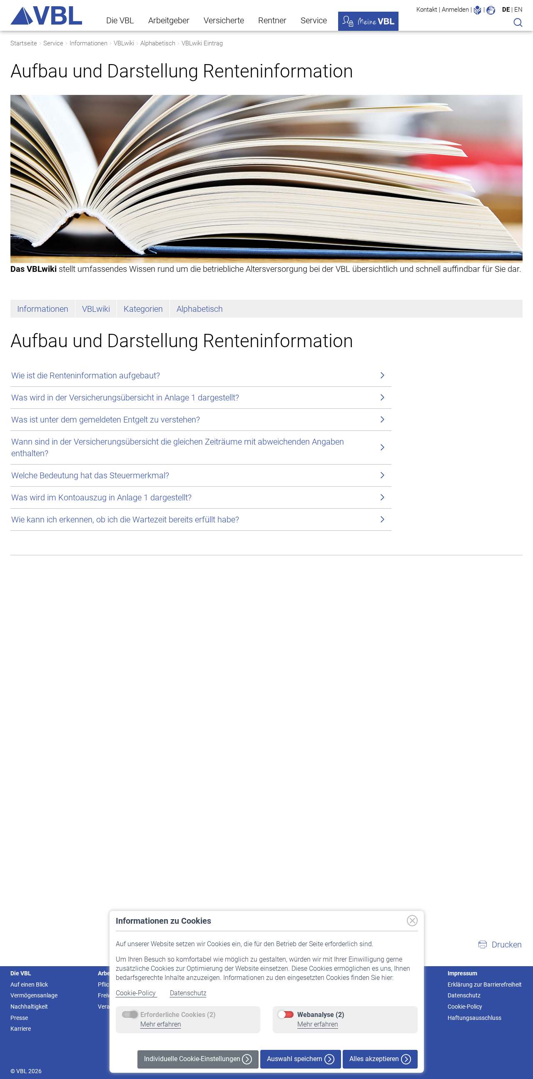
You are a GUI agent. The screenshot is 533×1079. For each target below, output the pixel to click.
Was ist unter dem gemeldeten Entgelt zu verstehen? (105, 420)
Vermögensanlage (33, 995)
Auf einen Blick (29, 984)
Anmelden (455, 9)
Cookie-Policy (136, 993)
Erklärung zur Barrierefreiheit (485, 984)
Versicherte (224, 20)
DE (506, 9)
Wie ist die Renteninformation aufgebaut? (85, 375)
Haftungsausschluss (474, 1017)
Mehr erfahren (160, 1024)
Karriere (20, 1028)
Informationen (88, 43)
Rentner (272, 20)
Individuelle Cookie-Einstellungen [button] (193, 1059)
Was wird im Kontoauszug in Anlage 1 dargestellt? (101, 497)
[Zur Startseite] (46, 15)
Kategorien (143, 309)
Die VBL (120, 20)
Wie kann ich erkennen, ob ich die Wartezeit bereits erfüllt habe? (125, 520)
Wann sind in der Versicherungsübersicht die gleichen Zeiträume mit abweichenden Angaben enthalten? (177, 447)
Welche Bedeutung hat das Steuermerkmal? (90, 475)
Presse (19, 1017)
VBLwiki (124, 43)
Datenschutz (188, 993)
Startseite (23, 43)
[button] (500, 944)
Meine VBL (368, 21)
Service (314, 20)
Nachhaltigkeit (29, 1006)
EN (518, 9)
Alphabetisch (157, 43)
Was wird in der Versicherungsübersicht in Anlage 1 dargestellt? (125, 398)
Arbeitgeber (168, 20)
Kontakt (426, 9)
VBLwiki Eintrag (202, 43)
